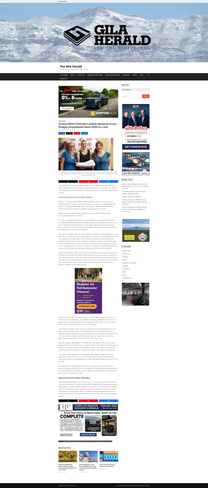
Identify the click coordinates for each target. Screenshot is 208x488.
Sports (72, 75)
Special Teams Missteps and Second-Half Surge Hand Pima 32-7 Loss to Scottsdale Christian (135, 186)
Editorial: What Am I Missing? (131, 197)
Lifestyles (81, 75)
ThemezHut (146, 485)
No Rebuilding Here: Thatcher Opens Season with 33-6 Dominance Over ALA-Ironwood (134, 202)
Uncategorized (126, 278)
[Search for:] (135, 96)
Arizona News (61, 121)
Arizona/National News (112, 75)
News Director (70, 129)
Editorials (126, 75)
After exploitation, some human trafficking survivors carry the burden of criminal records (87, 467)
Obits (141, 75)
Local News (64, 75)
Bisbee (78, 441)
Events (135, 75)
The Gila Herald (71, 66)
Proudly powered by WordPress (123, 485)
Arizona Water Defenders (69, 441)
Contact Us (63, 78)
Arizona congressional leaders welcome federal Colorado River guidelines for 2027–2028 (67, 467)
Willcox (110, 441)
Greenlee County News (94, 75)
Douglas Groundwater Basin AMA (98, 441)
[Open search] (148, 75)
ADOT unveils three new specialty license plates (107, 465)
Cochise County (85, 441)
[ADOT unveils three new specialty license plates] (109, 457)
